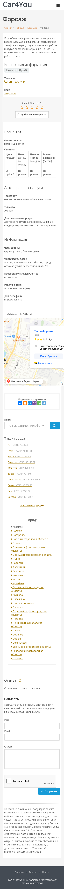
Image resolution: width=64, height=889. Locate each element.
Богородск (18, 535)
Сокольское (19, 642)
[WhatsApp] (39, 403)
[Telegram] (44, 403)
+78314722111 (16, 82)
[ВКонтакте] (20, 403)
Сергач (16, 638)
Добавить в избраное (33, 114)
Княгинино (18, 575)
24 (18, 445)
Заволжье (18, 571)
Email (7, 731)
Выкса (16, 558)
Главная (7, 27)
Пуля (20, 450)
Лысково (17, 595)
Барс (19, 491)
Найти (45, 872)
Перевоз (17, 618)
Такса (20, 473)
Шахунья (17, 658)
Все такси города (30, 505)
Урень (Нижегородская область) (31, 646)
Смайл (20, 485)
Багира (20, 496)
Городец (17, 562)
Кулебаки (18, 583)
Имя (6, 720)
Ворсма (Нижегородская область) (32, 554)
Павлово (17, 607)
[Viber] (34, 403)
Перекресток (24, 479)
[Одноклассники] (25, 403)
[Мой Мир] (30, 403)
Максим (21, 468)
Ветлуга (17, 543)
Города (19, 27)
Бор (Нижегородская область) (30, 539)
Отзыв (8, 746)
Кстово (16, 579)
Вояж (19, 456)
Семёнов (17, 634)
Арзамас (32, 27)
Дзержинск (18, 567)
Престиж (21, 462)
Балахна (17, 530)
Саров (16, 630)
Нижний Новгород (23, 603)
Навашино (18, 599)
